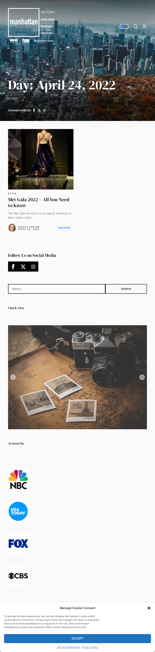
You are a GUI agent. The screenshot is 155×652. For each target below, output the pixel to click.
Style (12, 194)
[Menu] (144, 26)
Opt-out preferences (68, 647)
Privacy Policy (90, 647)
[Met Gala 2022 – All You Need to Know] (40, 159)
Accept (77, 638)
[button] (149, 608)
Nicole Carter (29, 227)
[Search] (135, 26)
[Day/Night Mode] (124, 26)
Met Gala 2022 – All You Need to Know (38, 202)
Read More (64, 227)
